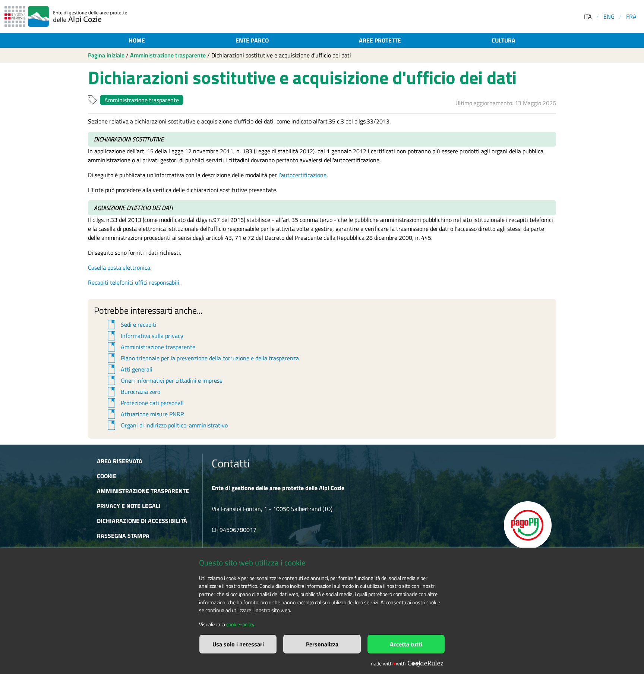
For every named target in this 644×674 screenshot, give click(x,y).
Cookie (106, 475)
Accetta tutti (406, 644)
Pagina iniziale (106, 55)
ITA (588, 16)
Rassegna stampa (123, 535)
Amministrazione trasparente (168, 55)
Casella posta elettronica (119, 267)
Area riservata (119, 461)
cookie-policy (240, 624)
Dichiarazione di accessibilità (142, 520)
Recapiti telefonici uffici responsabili (133, 282)
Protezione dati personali (144, 402)
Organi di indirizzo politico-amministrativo (166, 425)
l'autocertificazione (302, 174)
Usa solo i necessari (238, 644)
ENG (609, 16)
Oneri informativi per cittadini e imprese (163, 380)
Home (137, 40)
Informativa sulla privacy (144, 335)
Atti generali (128, 369)
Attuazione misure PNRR (144, 414)
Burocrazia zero (132, 391)
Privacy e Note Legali (129, 505)
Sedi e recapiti (131, 324)
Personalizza (322, 644)
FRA (631, 16)
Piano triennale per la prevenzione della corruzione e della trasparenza (202, 358)
